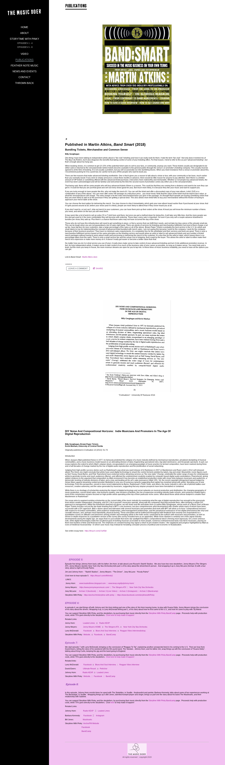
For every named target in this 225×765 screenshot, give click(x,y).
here (112, 702)
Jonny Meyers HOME (92, 627)
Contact (24, 77)
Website (86, 635)
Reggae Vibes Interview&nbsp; (133, 631)
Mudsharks (87, 720)
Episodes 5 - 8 (24, 47)
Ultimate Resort (89, 669)
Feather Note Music (24, 65)
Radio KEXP (104, 623)
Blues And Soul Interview (106, 631)
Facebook (87, 631)
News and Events (25, 71)
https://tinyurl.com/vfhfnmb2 (101, 576)
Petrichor (103, 669)
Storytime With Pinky (24, 39)
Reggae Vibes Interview (129, 665)
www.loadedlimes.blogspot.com (92, 583)
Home (24, 27)
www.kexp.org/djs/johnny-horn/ (121, 583)
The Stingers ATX (119, 587)
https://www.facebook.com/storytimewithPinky (135, 595)
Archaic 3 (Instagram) (128, 591)
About (24, 33)
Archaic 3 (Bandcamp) (149, 591)
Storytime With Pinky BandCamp (162, 613)
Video (24, 54)
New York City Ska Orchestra (141, 587)
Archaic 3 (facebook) (87, 591)
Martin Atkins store (89, 257)
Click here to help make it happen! (120, 615)
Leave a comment (78, 268)
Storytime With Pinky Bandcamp (162, 700)
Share (99, 268)
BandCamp (111, 635)
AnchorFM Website (91, 723)
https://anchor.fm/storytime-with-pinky (99, 595)
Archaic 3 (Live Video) (108, 591)
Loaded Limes (88, 623)
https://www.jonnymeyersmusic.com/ (94, 587)
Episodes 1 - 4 (24, 43)
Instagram (100, 716)
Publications (24, 59)
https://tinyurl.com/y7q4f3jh (96, 531)
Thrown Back (24, 83)
